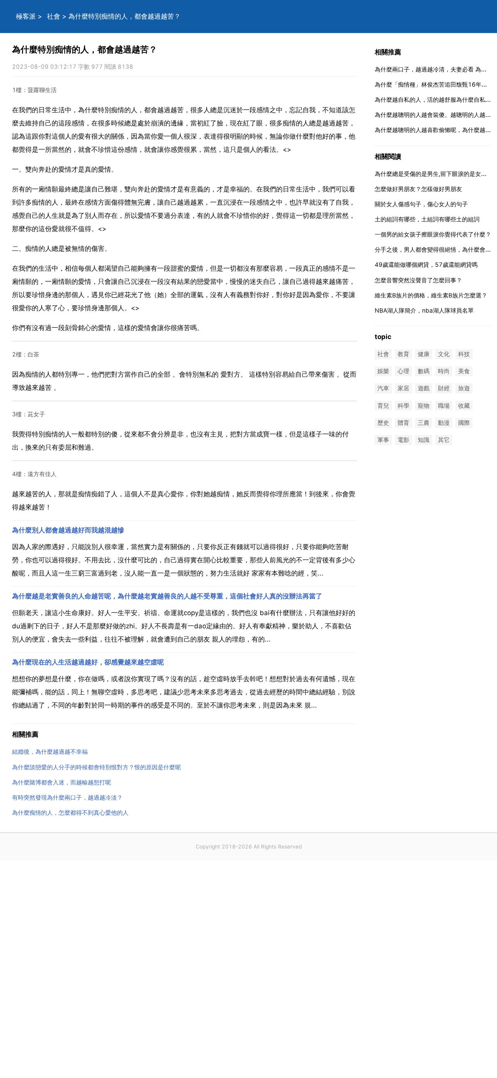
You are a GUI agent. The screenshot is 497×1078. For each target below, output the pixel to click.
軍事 (383, 439)
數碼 (423, 371)
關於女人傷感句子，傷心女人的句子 (421, 204)
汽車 (383, 388)
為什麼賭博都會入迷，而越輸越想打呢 (61, 782)
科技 (464, 354)
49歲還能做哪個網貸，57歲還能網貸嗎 (426, 264)
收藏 (464, 405)
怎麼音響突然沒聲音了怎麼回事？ (418, 280)
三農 (423, 422)
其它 (444, 439)
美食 (464, 371)
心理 (403, 371)
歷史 (383, 422)
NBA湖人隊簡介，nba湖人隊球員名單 (424, 310)
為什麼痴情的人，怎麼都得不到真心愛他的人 (70, 812)
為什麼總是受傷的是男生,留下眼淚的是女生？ (434, 173)
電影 (403, 439)
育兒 (383, 405)
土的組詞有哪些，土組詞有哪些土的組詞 (427, 219)
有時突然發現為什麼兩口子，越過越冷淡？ (67, 797)
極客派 (26, 16)
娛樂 (383, 371)
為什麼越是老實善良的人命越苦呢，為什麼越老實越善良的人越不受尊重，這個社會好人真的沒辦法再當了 (167, 596)
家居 (403, 388)
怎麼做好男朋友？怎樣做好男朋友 (418, 189)
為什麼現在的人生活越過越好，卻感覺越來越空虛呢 (88, 662)
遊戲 (423, 388)
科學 (403, 405)
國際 (464, 422)
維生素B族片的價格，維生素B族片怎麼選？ (431, 295)
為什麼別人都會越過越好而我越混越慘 (68, 530)
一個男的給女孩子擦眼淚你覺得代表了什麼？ (433, 234)
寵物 (423, 405)
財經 (444, 388)
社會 (53, 16)
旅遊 (464, 388)
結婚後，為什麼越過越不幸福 (50, 751)
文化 (444, 354)
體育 (403, 422)
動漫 (444, 422)
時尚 (444, 371)
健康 (423, 354)
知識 (423, 439)
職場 (444, 405)
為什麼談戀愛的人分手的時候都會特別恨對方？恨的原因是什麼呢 (96, 767)
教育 (403, 354)
